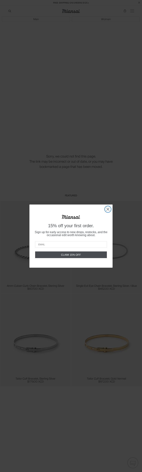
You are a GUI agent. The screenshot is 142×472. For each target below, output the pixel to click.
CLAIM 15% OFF (71, 254)
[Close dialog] (108, 209)
